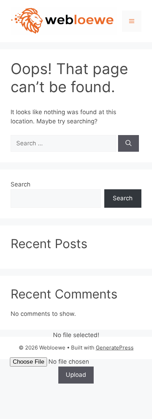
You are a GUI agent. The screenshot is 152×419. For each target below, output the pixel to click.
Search (20, 184)
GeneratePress (115, 347)
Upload (76, 374)
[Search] (128, 143)
